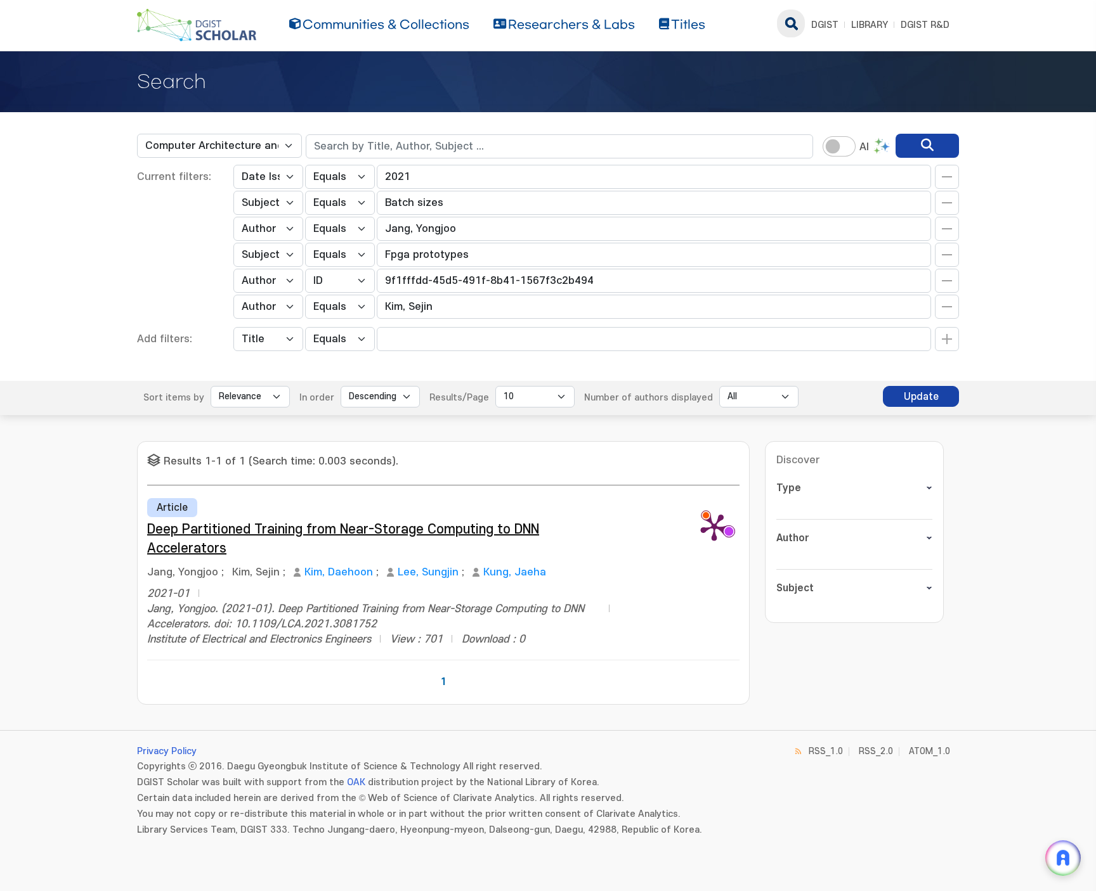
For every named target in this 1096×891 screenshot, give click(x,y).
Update (921, 396)
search (791, 23)
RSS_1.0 (826, 751)
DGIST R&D (925, 25)
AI (864, 147)
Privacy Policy (167, 751)
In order (316, 397)
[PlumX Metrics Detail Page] (714, 526)
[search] (927, 146)
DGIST (824, 25)
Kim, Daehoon (338, 572)
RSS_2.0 (876, 751)
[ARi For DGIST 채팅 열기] (1063, 858)
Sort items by (173, 397)
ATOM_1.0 (929, 751)
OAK (356, 782)
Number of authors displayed (648, 397)
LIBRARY (869, 25)
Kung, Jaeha (514, 572)
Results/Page (459, 397)
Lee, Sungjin (428, 572)
